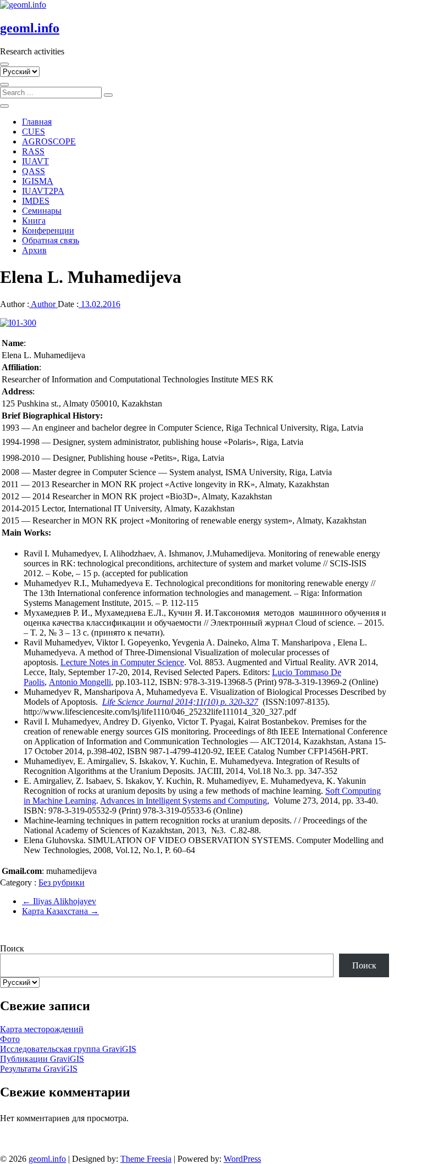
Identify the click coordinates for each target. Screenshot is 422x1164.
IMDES (35, 200)
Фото (10, 1039)
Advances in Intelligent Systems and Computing (183, 800)
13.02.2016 (99, 304)
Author (43, 304)
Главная (37, 121)
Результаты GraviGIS (38, 1068)
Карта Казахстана (60, 911)
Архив (34, 250)
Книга (34, 220)
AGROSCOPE (49, 141)
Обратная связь (50, 240)
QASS (33, 171)
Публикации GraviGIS (42, 1058)
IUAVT (35, 161)
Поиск (12, 948)
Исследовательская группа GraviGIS (68, 1049)
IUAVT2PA (43, 191)
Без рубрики (61, 882)
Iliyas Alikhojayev (59, 901)
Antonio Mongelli (80, 682)
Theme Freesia (145, 1158)
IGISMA (37, 181)
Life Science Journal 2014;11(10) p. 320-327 (180, 701)
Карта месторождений (42, 1029)
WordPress (242, 1158)
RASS (33, 151)
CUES (33, 131)
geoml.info (29, 28)
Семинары (42, 210)
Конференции (48, 230)
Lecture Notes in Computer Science (122, 662)
